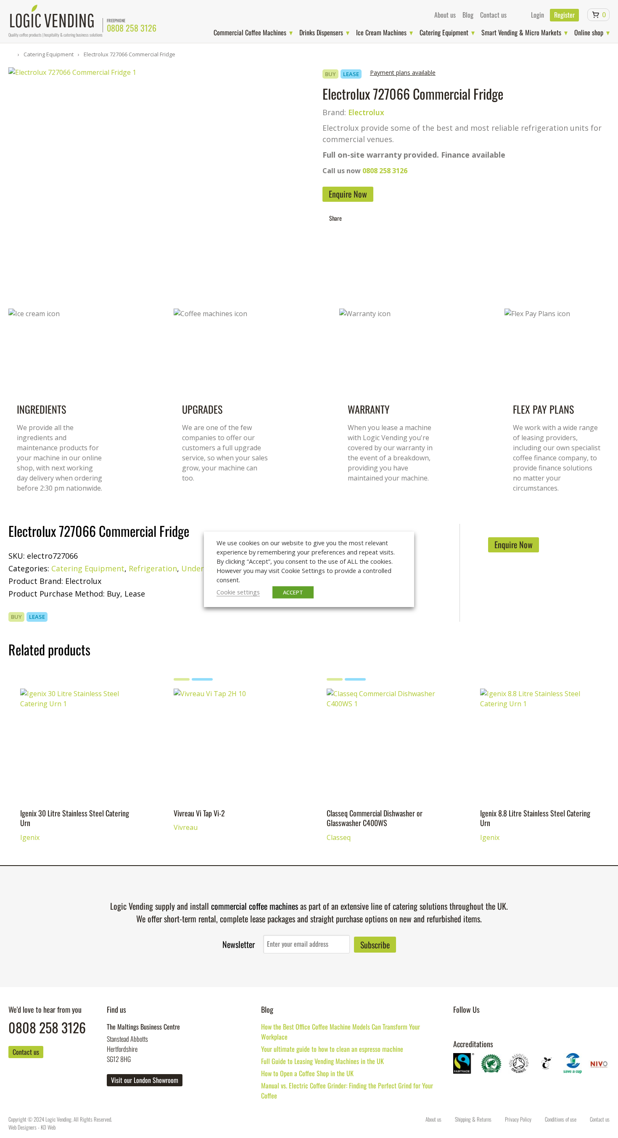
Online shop (588, 32)
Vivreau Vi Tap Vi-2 (204, 699)
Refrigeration (153, 568)
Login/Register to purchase (91, 838)
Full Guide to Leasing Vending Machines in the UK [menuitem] (322, 1061)
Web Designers (22, 1127)
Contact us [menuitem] (493, 15)
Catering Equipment (444, 32)
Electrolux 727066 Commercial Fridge (128, 54)
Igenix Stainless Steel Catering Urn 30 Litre (77, 741)
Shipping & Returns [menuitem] (473, 1119)
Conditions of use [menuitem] (560, 1119)
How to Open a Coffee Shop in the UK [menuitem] (307, 1073)
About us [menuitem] (445, 15)
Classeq (339, 727)
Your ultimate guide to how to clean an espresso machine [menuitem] (332, 1049)
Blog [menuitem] (467, 15)
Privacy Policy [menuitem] (518, 1119)
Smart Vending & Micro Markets (521, 32)
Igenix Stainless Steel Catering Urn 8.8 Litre (538, 741)
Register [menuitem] (564, 15)
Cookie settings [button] (238, 591)
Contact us (26, 1052)
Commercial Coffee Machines (250, 32)
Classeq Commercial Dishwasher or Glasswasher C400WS (384, 705)
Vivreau (186, 714)
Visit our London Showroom (144, 1080)
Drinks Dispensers (321, 32)
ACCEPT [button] (293, 592)
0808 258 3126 (131, 27)
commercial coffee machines (254, 906)
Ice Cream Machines (381, 32)
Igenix (30, 727)
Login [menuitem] (537, 15)
